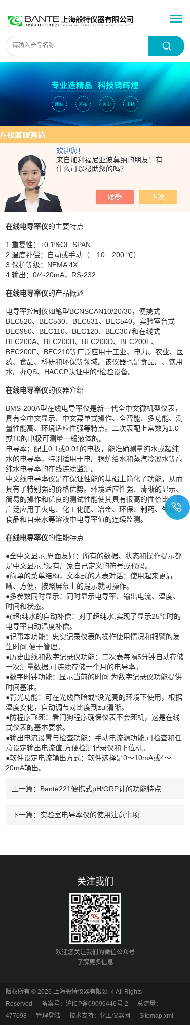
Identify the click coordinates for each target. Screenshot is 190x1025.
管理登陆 (48, 1015)
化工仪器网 (115, 1015)
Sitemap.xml (156, 1015)
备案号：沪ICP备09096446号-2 (85, 1003)
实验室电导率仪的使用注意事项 (89, 815)
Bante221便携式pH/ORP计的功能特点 (100, 789)
